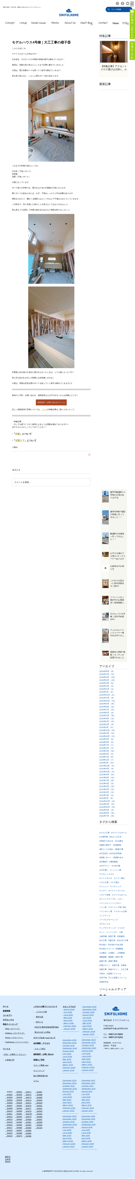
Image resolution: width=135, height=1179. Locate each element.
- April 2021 (85, 1102)
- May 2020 (66, 1135)
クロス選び (114, 882)
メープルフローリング (108, 920)
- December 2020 (69, 1116)
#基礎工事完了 (105, 845)
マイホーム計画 (120, 911)
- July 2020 (66, 1130)
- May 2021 (85, 1100)
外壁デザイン (104, 965)
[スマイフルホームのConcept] (10, 23)
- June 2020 (67, 1133)
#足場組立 (103, 862)
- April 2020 (67, 1138)
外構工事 (103, 969)
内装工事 (112, 936)
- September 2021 (88, 1089)
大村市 (102, 974)
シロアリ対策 (104, 895)
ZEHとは (39, 1022)
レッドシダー (111, 932)
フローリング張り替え (117, 907)
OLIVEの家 (116, 866)
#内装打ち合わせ (106, 841)
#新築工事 (119, 849)
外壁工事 (115, 965)
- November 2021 (88, 1083)
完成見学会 (104, 982)
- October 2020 (68, 1122)
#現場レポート (105, 857)
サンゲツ (103, 891)
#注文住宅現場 (115, 853)
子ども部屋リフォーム (117, 978)
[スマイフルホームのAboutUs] (70, 23)
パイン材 (103, 907)
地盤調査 (103, 957)
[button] (132, 4)
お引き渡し (104, 870)
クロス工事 (104, 882)
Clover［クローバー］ (14, 1038)
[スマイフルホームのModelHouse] (38, 23)
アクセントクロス (106, 874)
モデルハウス (104, 924)
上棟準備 (103, 936)
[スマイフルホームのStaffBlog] (86, 23)
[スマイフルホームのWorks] (55, 23)
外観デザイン (113, 969)
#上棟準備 (103, 837)
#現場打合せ (118, 857)
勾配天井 (112, 940)
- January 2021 (87, 1111)
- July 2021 (85, 1094)
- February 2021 (87, 1108)
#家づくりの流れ (106, 849)
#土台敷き (119, 841)
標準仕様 (39, 1017)
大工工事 (124, 969)
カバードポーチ (105, 878)
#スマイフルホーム (119, 833)
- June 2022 (67, 1097)
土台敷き (103, 953)
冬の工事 (103, 940)
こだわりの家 (41, 1012)
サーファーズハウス (116, 891)
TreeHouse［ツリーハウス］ (17, 1042)
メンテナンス (104, 916)
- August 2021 (86, 1091)
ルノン (102, 932)
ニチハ (120, 899)
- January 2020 (68, 1146)
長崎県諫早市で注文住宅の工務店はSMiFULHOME (61, 1171)
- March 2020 (67, 1141)
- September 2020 (69, 1124)
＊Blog (15, 447)
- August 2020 (68, 1127)
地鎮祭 (111, 957)
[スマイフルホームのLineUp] (23, 23)
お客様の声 (9, 1060)
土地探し (112, 953)
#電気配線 (113, 862)
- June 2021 (86, 1097)
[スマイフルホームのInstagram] (117, 3)
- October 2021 (87, 1086)
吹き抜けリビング (106, 949)
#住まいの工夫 (115, 837)
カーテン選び (119, 878)
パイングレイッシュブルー (110, 903)
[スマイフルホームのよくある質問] (125, 23)
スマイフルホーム (119, 895)
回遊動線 (119, 949)
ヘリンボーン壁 (105, 911)
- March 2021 (86, 1105)
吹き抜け (103, 945)
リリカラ (121, 928)
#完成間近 (117, 845)
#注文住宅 (103, 853)
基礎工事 (103, 961)
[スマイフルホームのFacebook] (122, 3)
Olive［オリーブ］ (12, 1029)
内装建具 (121, 936)
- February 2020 (68, 1144)
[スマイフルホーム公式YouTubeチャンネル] (127, 3)
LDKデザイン (104, 866)
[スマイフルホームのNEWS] (116, 23)
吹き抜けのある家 (115, 945)
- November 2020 (69, 1119)
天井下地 (103, 978)
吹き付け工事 (122, 940)
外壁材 (123, 965)
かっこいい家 (115, 870)
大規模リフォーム (113, 974)
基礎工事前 (112, 961)
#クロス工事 (104, 833)
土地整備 (121, 953)
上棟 (121, 932)
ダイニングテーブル (107, 899)
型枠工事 (119, 957)
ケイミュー (104, 886)
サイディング (115, 886)
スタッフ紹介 (40, 1049)
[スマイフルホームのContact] (103, 23)
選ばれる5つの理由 (42, 1032)
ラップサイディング (107, 928)
